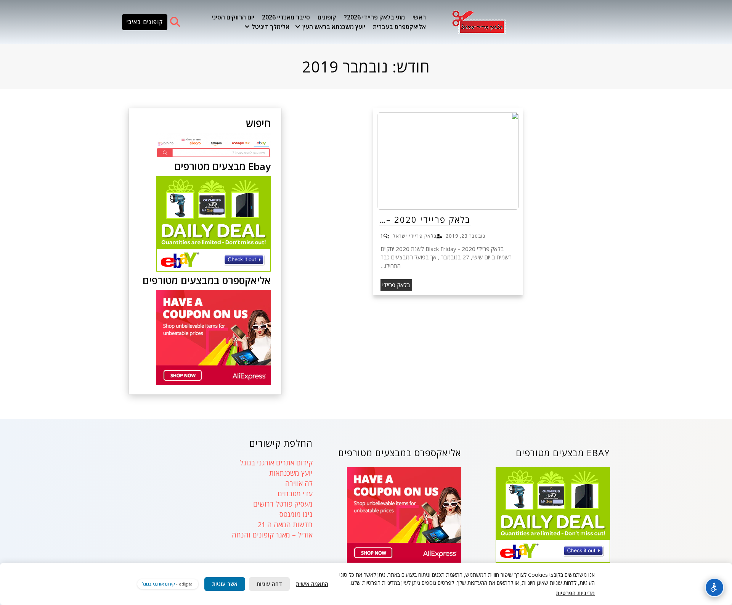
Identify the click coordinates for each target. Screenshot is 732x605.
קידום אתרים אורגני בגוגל (276, 462)
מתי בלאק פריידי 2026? (374, 17)
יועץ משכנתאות (291, 473)
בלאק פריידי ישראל (414, 236)
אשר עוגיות (225, 583)
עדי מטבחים (295, 493)
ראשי (419, 17)
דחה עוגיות (269, 583)
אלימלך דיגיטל (270, 27)
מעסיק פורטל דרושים (283, 503)
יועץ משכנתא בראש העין (333, 27)
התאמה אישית (312, 583)
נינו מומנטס (296, 514)
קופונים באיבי (145, 22)
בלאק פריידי (396, 285)
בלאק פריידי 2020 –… (424, 219)
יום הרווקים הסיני (233, 17)
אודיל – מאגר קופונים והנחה (272, 534)
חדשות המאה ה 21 (285, 524)
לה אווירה (299, 483)
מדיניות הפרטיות (575, 593)
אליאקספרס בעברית (399, 27)
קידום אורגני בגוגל (158, 584)
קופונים (327, 17)
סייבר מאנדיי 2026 (286, 17)
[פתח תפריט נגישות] (714, 587)
